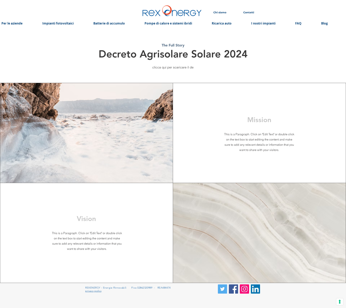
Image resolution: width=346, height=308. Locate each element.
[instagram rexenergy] (244, 289)
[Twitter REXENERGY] (222, 289)
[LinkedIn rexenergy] (255, 289)
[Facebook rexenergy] (233, 289)
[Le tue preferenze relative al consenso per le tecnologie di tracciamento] (339, 301)
